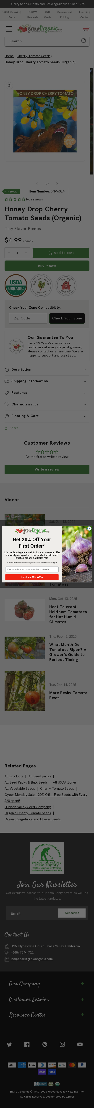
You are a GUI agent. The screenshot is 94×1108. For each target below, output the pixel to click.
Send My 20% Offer (32, 577)
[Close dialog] (89, 528)
